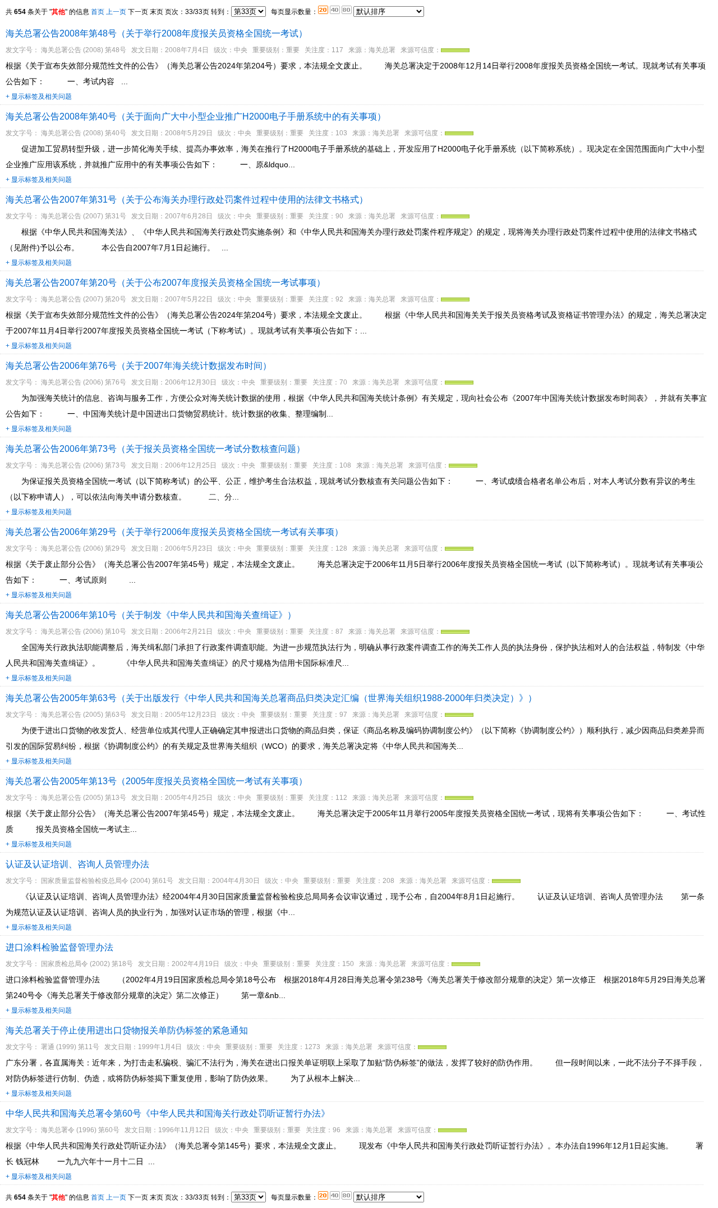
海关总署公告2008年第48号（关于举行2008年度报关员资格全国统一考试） (156, 33)
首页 (97, 12)
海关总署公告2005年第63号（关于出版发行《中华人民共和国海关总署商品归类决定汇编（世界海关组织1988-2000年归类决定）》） (271, 698)
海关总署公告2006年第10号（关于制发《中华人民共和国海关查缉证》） (151, 615)
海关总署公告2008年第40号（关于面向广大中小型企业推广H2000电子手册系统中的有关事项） (196, 116)
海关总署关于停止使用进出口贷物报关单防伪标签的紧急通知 (127, 1030)
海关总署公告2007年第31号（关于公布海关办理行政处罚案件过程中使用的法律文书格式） (187, 199)
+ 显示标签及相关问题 (39, 96)
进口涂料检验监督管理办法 (59, 947)
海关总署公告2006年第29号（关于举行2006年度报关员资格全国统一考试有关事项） (174, 532)
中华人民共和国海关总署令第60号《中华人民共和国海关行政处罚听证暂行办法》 (168, 1113)
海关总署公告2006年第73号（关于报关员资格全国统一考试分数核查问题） (155, 449)
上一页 (116, 12)
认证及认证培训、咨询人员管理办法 (77, 864)
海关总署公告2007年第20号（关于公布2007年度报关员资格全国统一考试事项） (165, 282)
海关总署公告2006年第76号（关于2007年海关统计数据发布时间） (138, 365)
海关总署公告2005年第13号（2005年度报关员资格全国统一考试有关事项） (156, 781)
